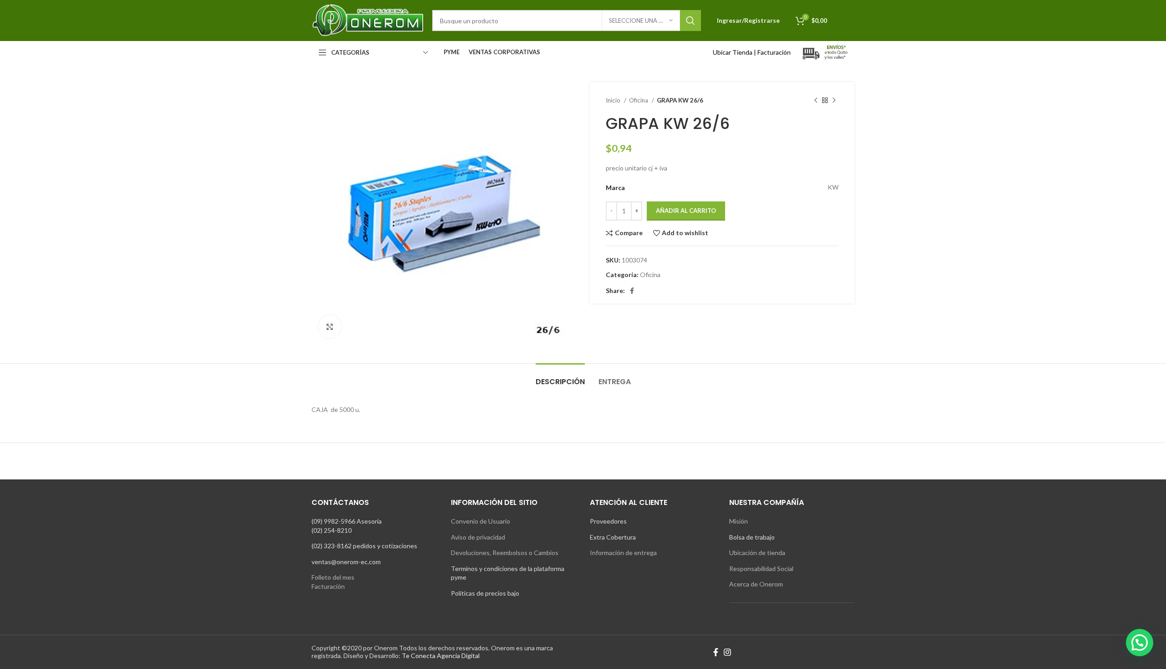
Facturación (774, 52)
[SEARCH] (690, 20)
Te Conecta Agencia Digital (441, 655)
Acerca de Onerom (756, 584)
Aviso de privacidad (478, 537)
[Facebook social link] (632, 291)
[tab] (560, 377)
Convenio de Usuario (480, 521)
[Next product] (834, 100)
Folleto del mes (333, 577)
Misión (738, 521)
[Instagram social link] (727, 652)
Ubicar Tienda (732, 52)
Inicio (614, 100)
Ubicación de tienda (757, 552)
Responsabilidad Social (761, 568)
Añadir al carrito (686, 210)
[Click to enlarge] (329, 326)
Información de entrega (623, 552)
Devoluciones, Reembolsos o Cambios (504, 552)
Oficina (639, 100)
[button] (1139, 642)
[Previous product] (815, 100)
